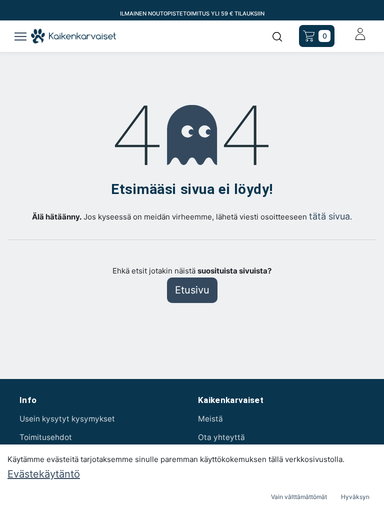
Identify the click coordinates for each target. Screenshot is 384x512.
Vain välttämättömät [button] (299, 496)
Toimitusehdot (46, 437)
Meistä (210, 419)
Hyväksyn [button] (355, 496)
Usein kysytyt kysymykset (67, 419)
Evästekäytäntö (44, 474)
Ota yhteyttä (221, 437)
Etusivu (192, 290)
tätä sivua (329, 216)
